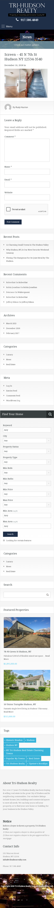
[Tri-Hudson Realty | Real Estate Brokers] (27, 8)
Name (8, 167)
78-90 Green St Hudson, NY (17, 651)
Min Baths (8, 479)
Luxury (9, 355)
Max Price (8, 500)
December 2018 (13, 328)
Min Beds (7, 468)
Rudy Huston (22, 107)
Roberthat (23, 282)
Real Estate (34, 758)
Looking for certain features (18, 540)
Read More (8, 712)
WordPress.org (13, 400)
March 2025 (11, 323)
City (5, 436)
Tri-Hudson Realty (15, 763)
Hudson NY (12, 745)
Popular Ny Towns (15, 758)
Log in (9, 386)
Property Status (11, 447)
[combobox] (27, 440)
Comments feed (13, 396)
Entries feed (11, 391)
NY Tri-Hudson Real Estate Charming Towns (24, 752)
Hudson (31, 740)
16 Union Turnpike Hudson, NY (20, 704)
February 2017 (12, 333)
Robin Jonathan (30, 287)
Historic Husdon (14, 740)
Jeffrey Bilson (28, 302)
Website (8, 192)
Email (8, 180)
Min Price (8, 489)
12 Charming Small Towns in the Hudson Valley (27, 245)
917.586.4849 (29, 20)
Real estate (10, 364)
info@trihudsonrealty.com (14, 860)
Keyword (7, 425)
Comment (10, 136)
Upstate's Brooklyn (38, 763)
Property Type (10, 457)
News (8, 359)
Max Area (10, 521)
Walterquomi (24, 292)
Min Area (10, 511)
